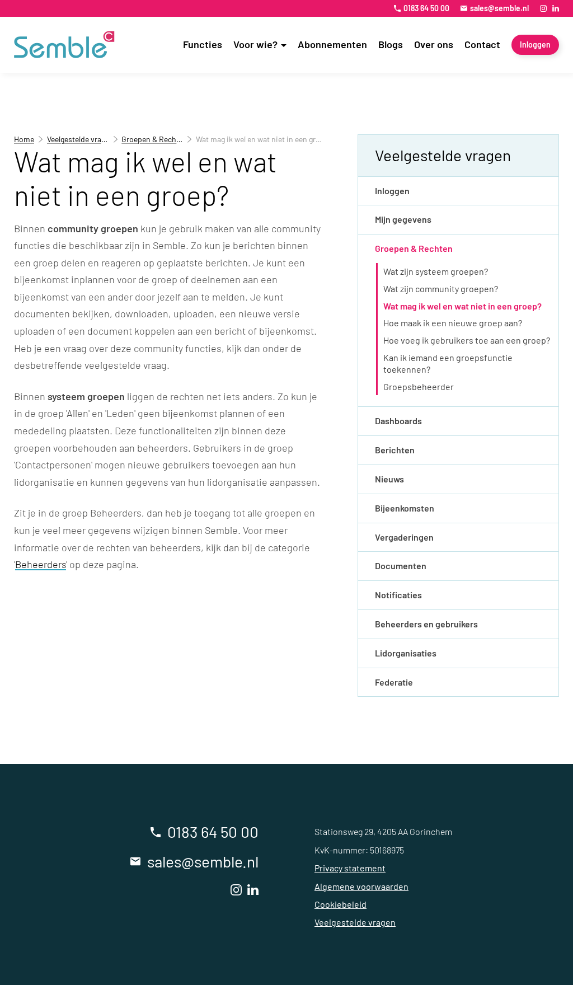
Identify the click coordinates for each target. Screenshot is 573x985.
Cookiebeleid (340, 904)
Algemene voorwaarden (361, 886)
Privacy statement (350, 867)
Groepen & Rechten (152, 139)
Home (24, 139)
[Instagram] (543, 8)
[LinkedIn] (555, 8)
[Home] (64, 45)
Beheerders (40, 564)
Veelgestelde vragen (78, 139)
